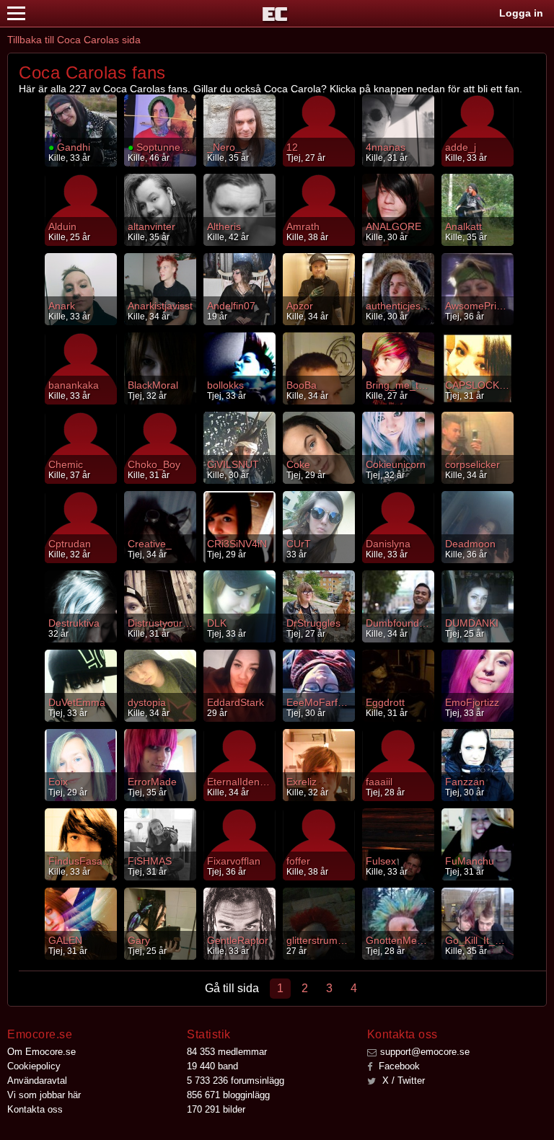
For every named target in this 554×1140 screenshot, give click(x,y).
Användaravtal (37, 1080)
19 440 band (212, 1066)
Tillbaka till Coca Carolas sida (74, 39)
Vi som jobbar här (44, 1095)
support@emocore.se (425, 1051)
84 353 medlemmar (227, 1051)
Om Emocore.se (41, 1051)
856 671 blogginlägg (228, 1095)
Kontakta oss (35, 1109)
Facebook (398, 1066)
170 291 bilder (216, 1109)
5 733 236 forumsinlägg (235, 1080)
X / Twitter (402, 1080)
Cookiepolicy (34, 1066)
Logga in (521, 13)
